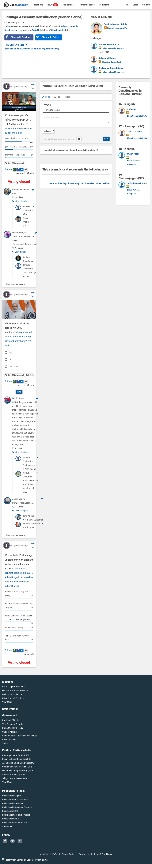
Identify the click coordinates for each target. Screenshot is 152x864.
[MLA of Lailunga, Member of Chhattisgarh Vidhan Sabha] (97, 28)
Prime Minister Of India (12, 728)
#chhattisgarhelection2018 (19, 572)
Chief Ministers (9, 739)
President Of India (10, 720)
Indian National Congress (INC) (16, 759)
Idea (68, 97)
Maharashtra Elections (12, 694)
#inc (20, 133)
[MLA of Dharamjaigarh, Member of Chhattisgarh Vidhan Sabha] (122, 188)
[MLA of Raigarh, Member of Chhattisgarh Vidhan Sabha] (122, 113)
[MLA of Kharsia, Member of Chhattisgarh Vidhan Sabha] (122, 159)
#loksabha (10, 128)
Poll (58, 97)
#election (24, 581)
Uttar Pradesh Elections (13, 698)
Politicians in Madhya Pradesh (16, 815)
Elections (38, 5)
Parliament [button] (68, 5)
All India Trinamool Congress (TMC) (18, 763)
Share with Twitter (51, 37)
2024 (52, 5)
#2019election (24, 128)
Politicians (104, 5)
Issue (47, 97)
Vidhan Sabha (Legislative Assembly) (19, 736)
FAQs (54, 854)
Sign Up (146, 5)
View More (7, 702)
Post (106, 139)
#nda (7, 345)
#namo (8, 336)
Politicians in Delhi (10, 811)
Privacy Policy (68, 854)
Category (47, 104)
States (5, 743)
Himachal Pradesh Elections (15, 690)
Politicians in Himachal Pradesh (17, 807)
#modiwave (19, 336)
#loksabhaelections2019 (18, 341)
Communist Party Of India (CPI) (17, 767)
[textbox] (76, 119)
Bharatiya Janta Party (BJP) (15, 755)
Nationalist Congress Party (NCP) (18, 770)
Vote (19, 392)
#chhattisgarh (12, 586)
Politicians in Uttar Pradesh (15, 799)
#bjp (14, 133)
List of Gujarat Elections (13, 686)
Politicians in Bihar (10, 819)
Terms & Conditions (103, 854)
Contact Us (84, 854)
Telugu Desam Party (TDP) (14, 778)
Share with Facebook (21, 37)
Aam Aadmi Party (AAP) (13, 774)
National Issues (87, 5)
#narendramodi (24, 332)
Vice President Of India (12, 724)
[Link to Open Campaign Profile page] (6, 87)
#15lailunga (18, 568)
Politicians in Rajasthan (13, 803)
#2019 (8, 133)
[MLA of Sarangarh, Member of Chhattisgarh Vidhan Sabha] (122, 135)
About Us (43, 854)
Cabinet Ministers (10, 732)
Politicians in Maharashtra (14, 822)
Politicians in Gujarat (12, 795)
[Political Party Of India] (105, 27)
